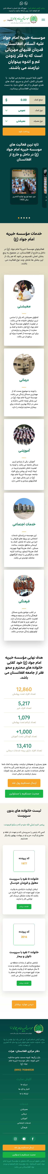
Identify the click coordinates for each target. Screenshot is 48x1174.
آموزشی (24, 450)
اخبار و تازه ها (24, 1089)
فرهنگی (24, 601)
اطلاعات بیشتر (24, 907)
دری (4, 20)
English (10, 20)
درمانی (24, 380)
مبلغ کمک (38, 99)
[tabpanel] (24, 186)
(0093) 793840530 (24, 1070)
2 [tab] (21, 218)
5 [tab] (29, 218)
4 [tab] (26, 218)
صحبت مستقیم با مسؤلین (24, 1154)
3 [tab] (24, 218)
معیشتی (24, 306)
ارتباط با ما (24, 1093)
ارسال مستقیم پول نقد (24, 1147)
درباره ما (24, 1084)
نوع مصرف (38, 121)
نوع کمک (39, 110)
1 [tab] (18, 218)
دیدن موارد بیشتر (24, 1004)
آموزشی (24, 1118)
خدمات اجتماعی (24, 524)
